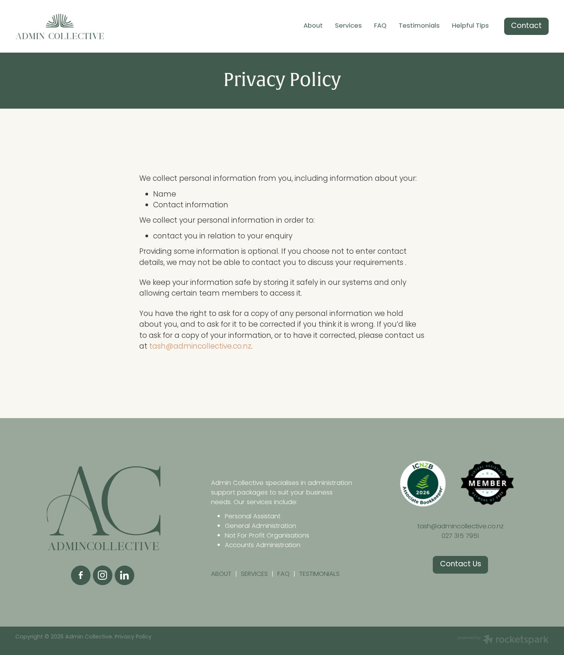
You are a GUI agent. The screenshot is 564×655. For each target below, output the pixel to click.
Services (348, 26)
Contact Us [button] (460, 565)
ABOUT (223, 574)
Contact (526, 26)
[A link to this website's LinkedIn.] (124, 575)
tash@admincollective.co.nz (200, 347)
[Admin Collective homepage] (68, 26)
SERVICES (254, 574)
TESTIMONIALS (319, 574)
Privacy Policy (133, 637)
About (313, 26)
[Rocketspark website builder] (503, 640)
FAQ (380, 26)
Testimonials (419, 26)
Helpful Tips (470, 26)
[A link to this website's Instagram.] (102, 575)
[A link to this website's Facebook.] (81, 575)
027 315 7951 (460, 536)
